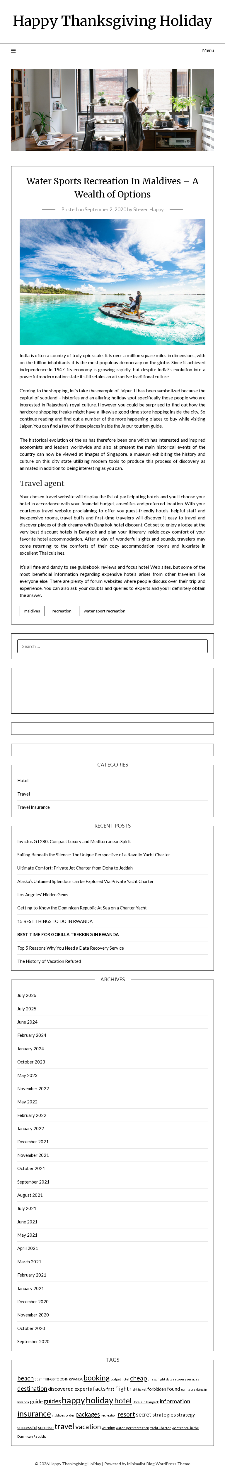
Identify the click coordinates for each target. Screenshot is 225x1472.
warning (108, 1427)
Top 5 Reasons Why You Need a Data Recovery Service (70, 948)
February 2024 (31, 1035)
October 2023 (31, 1061)
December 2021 (33, 1141)
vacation (88, 1427)
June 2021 (27, 1221)
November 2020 (33, 1314)
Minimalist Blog (141, 1463)
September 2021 (33, 1181)
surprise (46, 1427)
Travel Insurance (33, 807)
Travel (23, 793)
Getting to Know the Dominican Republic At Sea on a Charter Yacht (82, 907)
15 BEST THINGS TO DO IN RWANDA (55, 921)
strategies (164, 1414)
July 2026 (26, 995)
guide (36, 1401)
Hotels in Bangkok (146, 1402)
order (70, 1415)
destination (32, 1388)
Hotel (22, 780)
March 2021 (29, 1261)
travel (64, 1426)
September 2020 (33, 1341)
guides (52, 1401)
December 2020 (33, 1301)
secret (143, 1414)
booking (96, 1377)
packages (88, 1414)
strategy (186, 1414)
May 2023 (27, 1075)
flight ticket (138, 1389)
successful (27, 1427)
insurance (34, 1413)
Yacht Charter (160, 1428)
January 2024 (30, 1048)
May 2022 (27, 1101)
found (173, 1389)
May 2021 (27, 1235)
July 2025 (26, 1008)
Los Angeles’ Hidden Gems (42, 894)
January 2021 (30, 1288)
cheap (138, 1378)
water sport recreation (104, 610)
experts (83, 1389)
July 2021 (26, 1208)
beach (25, 1378)
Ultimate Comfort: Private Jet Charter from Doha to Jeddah (75, 867)
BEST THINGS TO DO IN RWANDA (59, 1379)
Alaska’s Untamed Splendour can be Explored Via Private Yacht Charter (85, 881)
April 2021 (27, 1248)
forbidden (156, 1389)
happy (73, 1400)
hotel (123, 1400)
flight (122, 1388)
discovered (61, 1388)
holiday (99, 1400)
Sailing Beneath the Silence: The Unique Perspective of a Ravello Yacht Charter (93, 854)
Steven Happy (148, 209)
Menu (208, 50)
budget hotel (119, 1379)
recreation (61, 610)
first (110, 1389)
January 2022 (30, 1128)
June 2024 (27, 1021)
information (175, 1401)
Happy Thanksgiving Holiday (112, 21)
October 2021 (31, 1168)
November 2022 (33, 1088)
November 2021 (33, 1155)
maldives (32, 610)
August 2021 (30, 1195)
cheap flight (156, 1379)
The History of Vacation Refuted (49, 961)
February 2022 (31, 1115)
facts (99, 1388)
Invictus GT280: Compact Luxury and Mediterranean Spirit (74, 841)
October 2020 (31, 1328)
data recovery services (182, 1379)
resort (126, 1414)
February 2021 (31, 1274)
